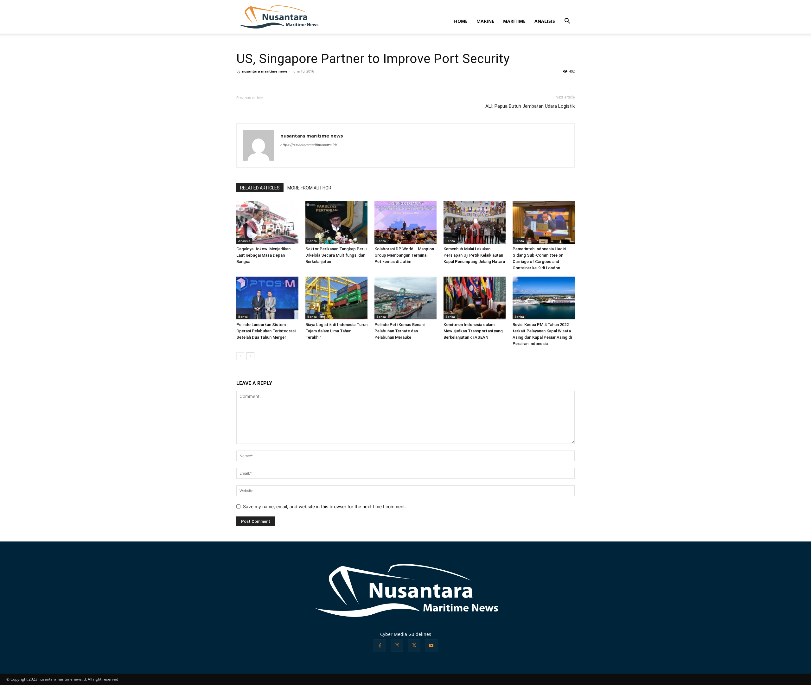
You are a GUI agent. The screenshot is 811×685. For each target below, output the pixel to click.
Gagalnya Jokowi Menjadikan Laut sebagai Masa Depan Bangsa (263, 255)
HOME (461, 21)
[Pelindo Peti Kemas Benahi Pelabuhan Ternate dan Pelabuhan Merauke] (405, 298)
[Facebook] (380, 645)
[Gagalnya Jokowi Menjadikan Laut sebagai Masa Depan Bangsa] (267, 222)
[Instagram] (397, 645)
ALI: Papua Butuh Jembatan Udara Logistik (530, 106)
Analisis (244, 241)
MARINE (485, 21)
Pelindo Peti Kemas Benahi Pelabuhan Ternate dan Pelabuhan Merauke (399, 331)
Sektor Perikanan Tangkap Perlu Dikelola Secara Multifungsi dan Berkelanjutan (336, 255)
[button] (567, 22)
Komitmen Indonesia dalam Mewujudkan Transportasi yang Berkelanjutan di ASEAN (473, 331)
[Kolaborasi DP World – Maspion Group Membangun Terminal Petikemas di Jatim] (405, 222)
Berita (312, 241)
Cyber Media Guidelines (405, 634)
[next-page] (250, 356)
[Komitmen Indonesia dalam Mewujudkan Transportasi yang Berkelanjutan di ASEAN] (475, 298)
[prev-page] (240, 356)
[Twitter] (414, 645)
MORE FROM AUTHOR (309, 187)
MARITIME (514, 21)
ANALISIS (544, 21)
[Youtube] (431, 645)
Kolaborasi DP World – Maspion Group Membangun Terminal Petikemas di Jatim (404, 255)
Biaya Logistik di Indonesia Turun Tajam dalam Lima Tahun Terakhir (336, 331)
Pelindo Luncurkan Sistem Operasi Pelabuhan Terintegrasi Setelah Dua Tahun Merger (266, 331)
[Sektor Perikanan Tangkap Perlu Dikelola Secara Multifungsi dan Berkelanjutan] (336, 222)
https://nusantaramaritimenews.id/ (308, 145)
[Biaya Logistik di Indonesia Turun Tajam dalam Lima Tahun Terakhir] (336, 298)
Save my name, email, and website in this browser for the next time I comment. (324, 506)
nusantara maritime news (264, 71)
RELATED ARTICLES (260, 187)
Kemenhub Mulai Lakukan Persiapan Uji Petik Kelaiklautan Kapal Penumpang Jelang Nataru (474, 255)
